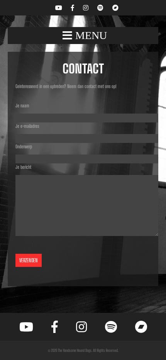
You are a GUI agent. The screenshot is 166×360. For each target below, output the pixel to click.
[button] (83, 35)
